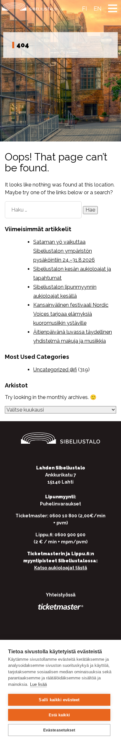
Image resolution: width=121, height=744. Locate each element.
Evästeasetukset (59, 730)
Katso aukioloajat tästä (60, 567)
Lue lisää (38, 684)
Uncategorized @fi (55, 370)
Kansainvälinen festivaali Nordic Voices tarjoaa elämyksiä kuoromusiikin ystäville (70, 314)
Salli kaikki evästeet (59, 699)
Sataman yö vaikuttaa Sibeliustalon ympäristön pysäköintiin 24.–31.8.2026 (64, 251)
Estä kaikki (59, 715)
